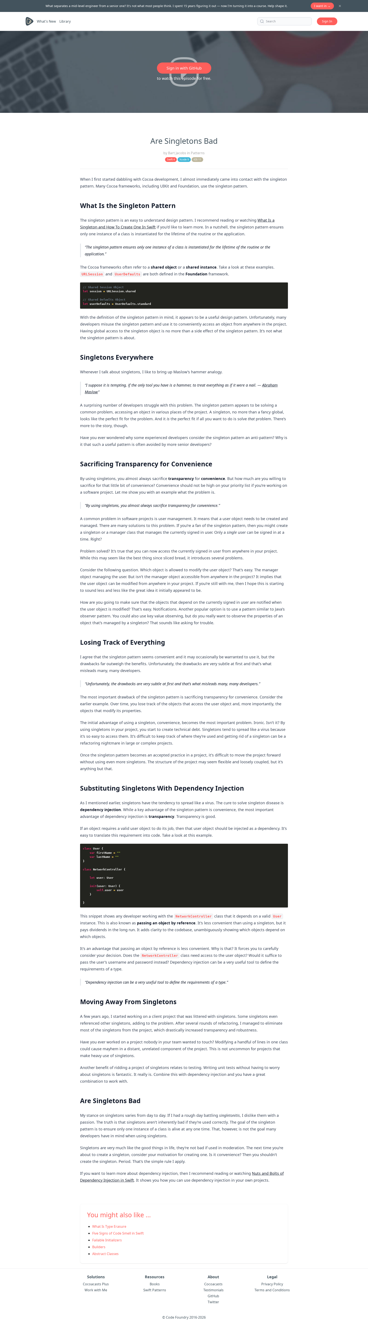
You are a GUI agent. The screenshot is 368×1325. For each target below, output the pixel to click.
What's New (46, 21)
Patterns (198, 153)
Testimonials (213, 1290)
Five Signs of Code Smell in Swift (118, 1233)
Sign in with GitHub (184, 68)
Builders (98, 1247)
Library (65, 21)
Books (155, 1284)
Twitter (213, 1302)
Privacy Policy (272, 1284)
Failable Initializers (107, 1240)
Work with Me (96, 1290)
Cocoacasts (213, 1284)
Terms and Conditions (272, 1290)
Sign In (327, 21)
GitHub (213, 1296)
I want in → (322, 6)
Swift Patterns (154, 1290)
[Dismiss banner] (339, 6)
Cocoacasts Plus (96, 1284)
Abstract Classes (105, 1253)
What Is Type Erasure (109, 1226)
